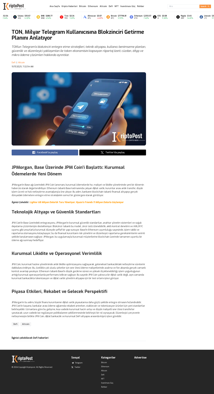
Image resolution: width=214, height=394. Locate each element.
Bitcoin (82, 6)
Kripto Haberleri (69, 6)
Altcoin (103, 6)
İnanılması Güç (127, 6)
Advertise (140, 357)
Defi (111, 6)
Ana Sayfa (55, 6)
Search (203, 6)
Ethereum (93, 6)
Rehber (140, 6)
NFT (117, 6)
